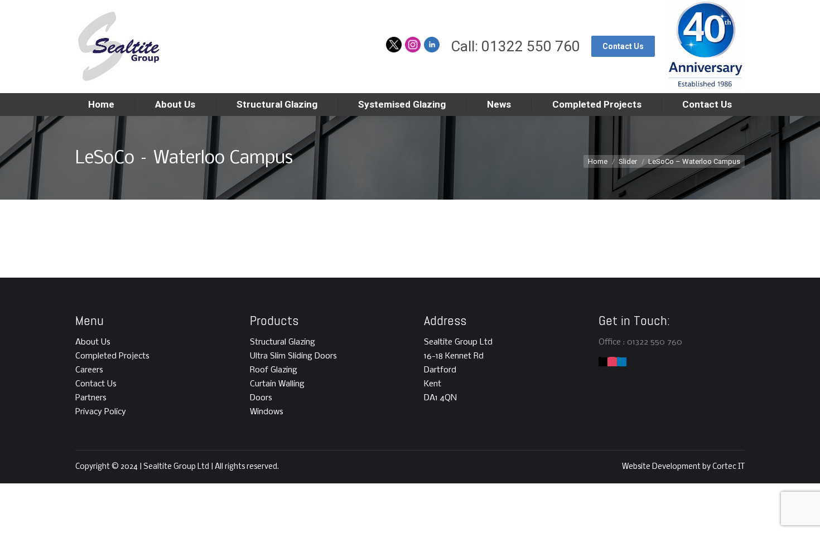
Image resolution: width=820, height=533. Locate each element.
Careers (89, 370)
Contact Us (96, 384)
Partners (91, 398)
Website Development (662, 467)
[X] (603, 361)
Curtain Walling (277, 384)
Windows (266, 412)
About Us (92, 342)
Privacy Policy (100, 412)
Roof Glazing (273, 370)
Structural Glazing (282, 342)
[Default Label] (612, 361)
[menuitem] (101, 105)
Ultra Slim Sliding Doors (293, 356)
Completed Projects (112, 356)
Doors (261, 398)
